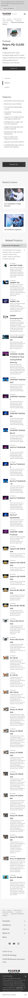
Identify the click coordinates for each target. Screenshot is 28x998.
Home (3, 19)
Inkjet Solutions (18, 19)
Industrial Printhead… (8, 20)
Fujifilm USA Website (8, 8)
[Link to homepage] (6, 14)
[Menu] (25, 14)
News (4, 937)
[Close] (25, 976)
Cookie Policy (19, 987)
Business (9, 19)
